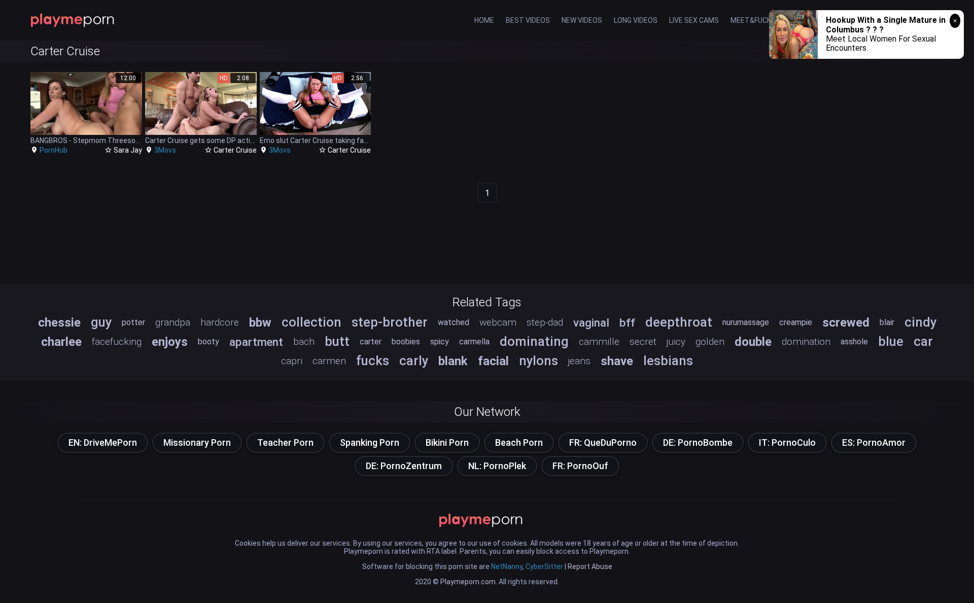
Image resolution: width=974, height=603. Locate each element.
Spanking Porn (369, 442)
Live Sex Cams (694, 20)
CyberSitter (544, 566)
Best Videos (528, 20)
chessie (59, 322)
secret (643, 341)
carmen (329, 361)
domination (806, 341)
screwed (845, 322)
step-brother (390, 322)
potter (133, 322)
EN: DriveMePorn (102, 442)
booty (208, 341)
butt (337, 341)
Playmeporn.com (468, 582)
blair (887, 322)
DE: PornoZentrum (404, 465)
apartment (256, 341)
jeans (579, 361)
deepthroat (678, 322)
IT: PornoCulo (787, 442)
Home (484, 20)
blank (453, 361)
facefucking (117, 341)
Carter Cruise (235, 150)
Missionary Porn (197, 442)
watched (453, 322)
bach (304, 341)
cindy (920, 322)
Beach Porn (519, 442)
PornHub (53, 150)
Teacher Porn (285, 442)
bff (627, 322)
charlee (61, 342)
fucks (372, 360)
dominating (534, 341)
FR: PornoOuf (580, 465)
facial (493, 361)
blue (890, 341)
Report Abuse (590, 566)
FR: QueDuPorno (603, 442)
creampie (795, 322)
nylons (538, 360)
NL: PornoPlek (497, 465)
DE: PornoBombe (698, 442)
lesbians (668, 360)
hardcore (219, 322)
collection (311, 322)
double (753, 342)
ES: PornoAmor (874, 442)
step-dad (545, 322)
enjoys (170, 342)
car (923, 341)
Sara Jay (128, 150)
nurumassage (745, 322)
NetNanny (507, 566)
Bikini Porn (447, 442)
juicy (676, 341)
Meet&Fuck (750, 20)
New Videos (582, 20)
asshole (854, 341)
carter (370, 341)
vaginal (591, 322)
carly (413, 360)
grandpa (172, 322)
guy (101, 322)
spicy (439, 341)
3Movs (165, 150)
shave (617, 361)
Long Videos (635, 20)
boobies (406, 341)
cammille (599, 341)
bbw (260, 322)
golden (709, 341)
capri (291, 361)
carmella (474, 341)
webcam (497, 322)
